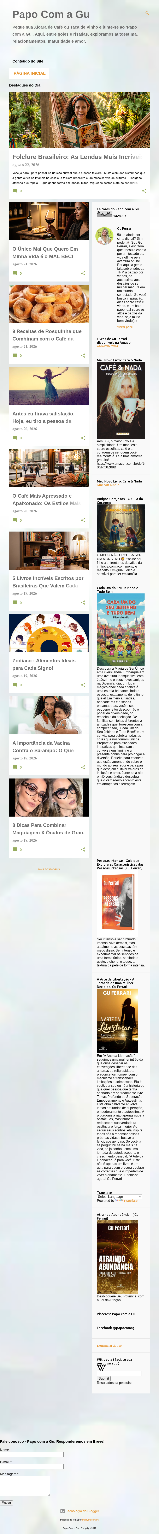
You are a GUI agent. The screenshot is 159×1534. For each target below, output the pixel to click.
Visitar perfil (124, 326)
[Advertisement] (128, 822)
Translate (130, 1201)
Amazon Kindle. (108, 485)
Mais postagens (49, 869)
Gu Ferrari (124, 228)
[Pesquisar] (147, 13)
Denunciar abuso (109, 1346)
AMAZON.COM (107, 346)
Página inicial (30, 73)
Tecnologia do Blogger (82, 1511)
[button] (144, 191)
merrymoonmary (90, 1519)
